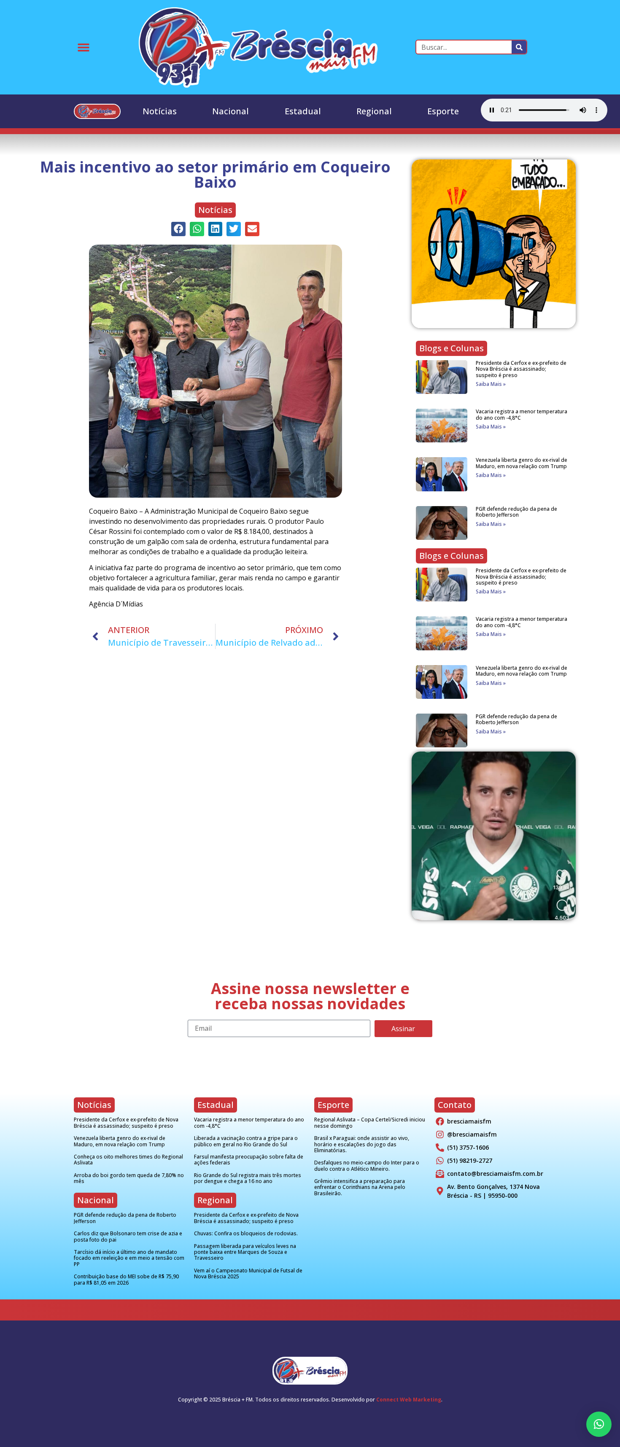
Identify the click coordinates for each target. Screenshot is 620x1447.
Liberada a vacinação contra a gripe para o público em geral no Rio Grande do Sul (246, 1141)
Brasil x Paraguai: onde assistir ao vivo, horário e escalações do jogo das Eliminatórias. (361, 1144)
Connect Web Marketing (408, 1399)
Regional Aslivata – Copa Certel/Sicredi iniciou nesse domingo (369, 1122)
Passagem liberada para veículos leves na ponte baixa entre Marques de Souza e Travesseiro (245, 1252)
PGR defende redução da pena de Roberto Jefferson (516, 511)
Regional (374, 111)
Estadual (303, 111)
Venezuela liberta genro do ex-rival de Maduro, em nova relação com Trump (521, 462)
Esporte (443, 111)
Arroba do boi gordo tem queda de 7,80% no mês (129, 1178)
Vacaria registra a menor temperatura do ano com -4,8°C (521, 414)
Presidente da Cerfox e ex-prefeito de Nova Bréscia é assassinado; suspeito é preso (521, 369)
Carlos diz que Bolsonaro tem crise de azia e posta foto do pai (128, 1236)
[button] (83, 47)
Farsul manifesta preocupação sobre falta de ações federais (248, 1159)
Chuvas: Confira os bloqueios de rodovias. (246, 1233)
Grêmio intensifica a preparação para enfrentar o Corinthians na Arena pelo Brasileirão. (359, 1187)
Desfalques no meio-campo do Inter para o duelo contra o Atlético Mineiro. (366, 1165)
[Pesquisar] (519, 47)
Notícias (160, 111)
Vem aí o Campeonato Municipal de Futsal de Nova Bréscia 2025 (248, 1273)
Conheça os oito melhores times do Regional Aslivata (128, 1159)
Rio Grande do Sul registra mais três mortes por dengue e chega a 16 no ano (247, 1178)
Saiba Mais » (491, 384)
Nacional (230, 111)
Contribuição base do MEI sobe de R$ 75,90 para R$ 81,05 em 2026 (126, 1279)
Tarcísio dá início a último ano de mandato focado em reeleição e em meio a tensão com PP (129, 1258)
